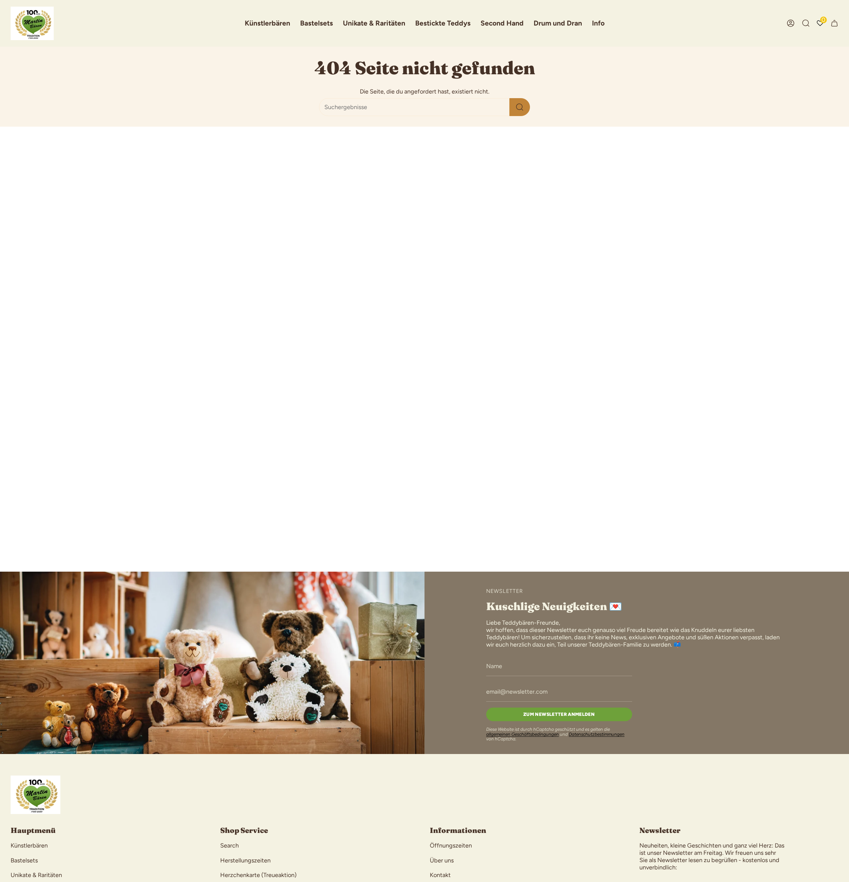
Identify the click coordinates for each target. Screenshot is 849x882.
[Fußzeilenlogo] (35, 795)
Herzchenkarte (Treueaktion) (258, 875)
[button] (267, 23)
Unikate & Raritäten (36, 875)
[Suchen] (519, 107)
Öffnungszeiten (451, 845)
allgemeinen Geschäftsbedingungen (522, 734)
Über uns (442, 860)
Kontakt (440, 875)
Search (229, 845)
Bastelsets (24, 860)
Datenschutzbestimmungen (596, 734)
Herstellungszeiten (245, 860)
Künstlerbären (29, 845)
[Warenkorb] (834, 23)
